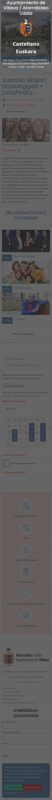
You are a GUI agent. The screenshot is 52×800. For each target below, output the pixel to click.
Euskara (26, 51)
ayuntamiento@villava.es (26, 70)
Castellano (26, 43)
